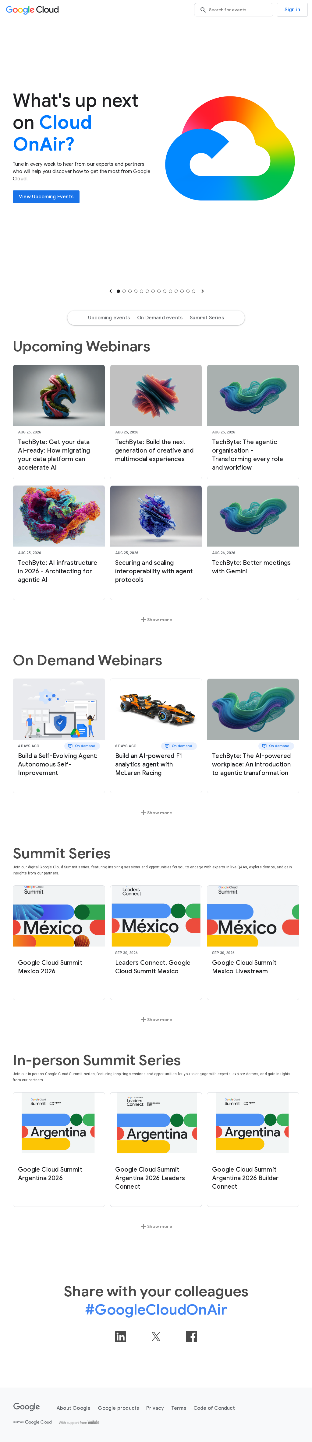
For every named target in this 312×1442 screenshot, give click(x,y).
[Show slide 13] (188, 291)
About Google (73, 1408)
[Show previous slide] (110, 291)
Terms (178, 1408)
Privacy (155, 1408)
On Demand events (160, 318)
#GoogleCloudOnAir (156, 1310)
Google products (118, 1408)
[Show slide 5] (141, 291)
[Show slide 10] (170, 291)
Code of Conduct (214, 1408)
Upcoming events (109, 318)
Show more (156, 619)
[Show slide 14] (193, 291)
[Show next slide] (202, 291)
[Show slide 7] (153, 291)
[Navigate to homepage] (33, 10)
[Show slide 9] (164, 291)
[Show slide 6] (147, 291)
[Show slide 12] (182, 291)
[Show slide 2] (124, 291)
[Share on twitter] (156, 1336)
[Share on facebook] (191, 1336)
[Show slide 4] (135, 291)
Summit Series (207, 318)
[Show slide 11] (176, 291)
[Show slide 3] (130, 291)
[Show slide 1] (118, 291)
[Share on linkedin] (120, 1336)
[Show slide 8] (159, 291)
